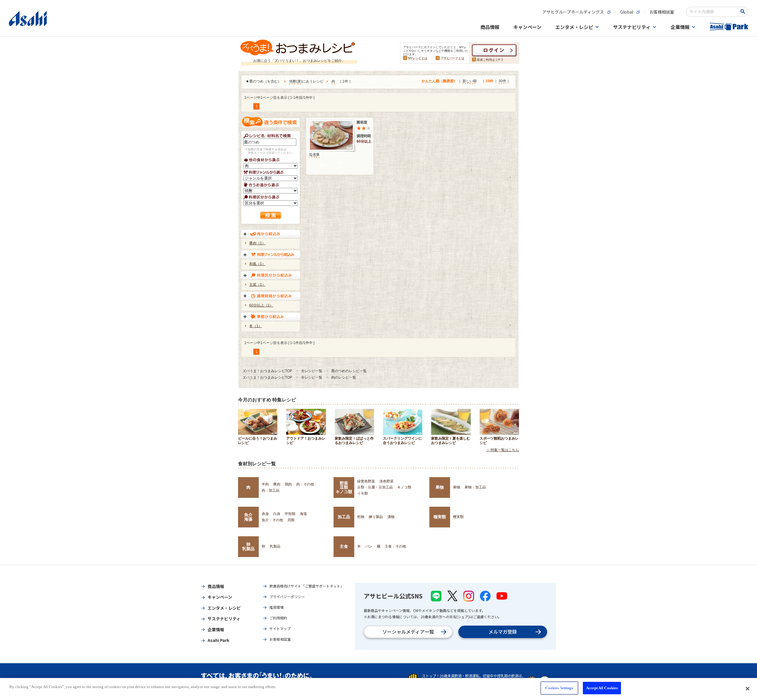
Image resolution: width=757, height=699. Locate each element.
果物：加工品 (475, 487)
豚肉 (276, 484)
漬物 (390, 517)
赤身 (265, 514)
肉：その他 (305, 484)
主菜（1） (257, 284)
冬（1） (255, 326)
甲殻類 (290, 514)
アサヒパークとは (452, 58)
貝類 (291, 520)
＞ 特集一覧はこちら (502, 450)
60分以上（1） (261, 305)
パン (368, 546)
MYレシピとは (417, 58)
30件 (502, 81)
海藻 (303, 514)
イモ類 (362, 493)
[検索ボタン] (744, 12)
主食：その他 (395, 546)
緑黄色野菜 (366, 481)
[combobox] (713, 12)
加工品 (344, 516)
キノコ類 (404, 487)
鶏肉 (288, 484)
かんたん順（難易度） (439, 81)
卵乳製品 (248, 546)
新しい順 (469, 81)
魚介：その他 (272, 520)
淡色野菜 (386, 481)
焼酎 (292, 81)
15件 (489, 81)
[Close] (747, 688)
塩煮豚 (314, 155)
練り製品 (376, 517)
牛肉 (265, 484)
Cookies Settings (559, 688)
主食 (344, 546)
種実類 (440, 516)
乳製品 (275, 546)
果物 (440, 487)
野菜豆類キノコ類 (344, 487)
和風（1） (257, 264)
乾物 (360, 517)
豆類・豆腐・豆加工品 (375, 487)
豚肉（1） (257, 243)
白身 (276, 514)
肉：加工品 (270, 490)
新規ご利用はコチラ (490, 59)
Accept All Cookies (602, 688)
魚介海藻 (248, 516)
